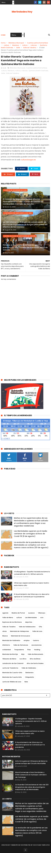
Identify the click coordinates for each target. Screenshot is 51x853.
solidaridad (6, 650)
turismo (36, 640)
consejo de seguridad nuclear (15, 190)
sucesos (31, 613)
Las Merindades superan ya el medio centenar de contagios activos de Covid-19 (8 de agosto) (30, 533)
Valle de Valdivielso (29, 668)
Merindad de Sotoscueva (20, 636)
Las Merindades (31, 617)
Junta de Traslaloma (10, 668)
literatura (15, 45)
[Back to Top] (25, 850)
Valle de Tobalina (29, 47)
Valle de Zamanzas (20, 645)
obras (4, 631)
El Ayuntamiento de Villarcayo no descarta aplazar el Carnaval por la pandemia (31, 595)
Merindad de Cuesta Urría (12, 677)
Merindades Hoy (22, 11)
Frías (29, 650)
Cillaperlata (29, 677)
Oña (40, 627)
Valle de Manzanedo (35, 654)
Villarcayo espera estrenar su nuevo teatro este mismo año (30, 732)
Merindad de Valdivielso (11, 640)
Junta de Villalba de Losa (11, 682)
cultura (6, 45)
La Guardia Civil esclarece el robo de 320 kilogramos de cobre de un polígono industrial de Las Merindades (32, 787)
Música (5, 636)
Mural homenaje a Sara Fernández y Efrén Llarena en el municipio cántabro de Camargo (31, 774)
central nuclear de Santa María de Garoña (20, 236)
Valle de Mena (7, 617)
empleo (27, 640)
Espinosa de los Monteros (12, 622)
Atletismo (6, 645)
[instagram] (44, 2)
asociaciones (36, 645)
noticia (24, 45)
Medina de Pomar (18, 613)
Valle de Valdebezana (27, 627)
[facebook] (35, 2)
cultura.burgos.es (28, 159)
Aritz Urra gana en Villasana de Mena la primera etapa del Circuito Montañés (31, 762)
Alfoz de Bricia (35, 659)
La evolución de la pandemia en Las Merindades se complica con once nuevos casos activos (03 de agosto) (31, 545)
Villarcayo (41, 613)
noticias (34, 45)
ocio (41, 617)
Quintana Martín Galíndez (38, 71)
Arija (22, 654)
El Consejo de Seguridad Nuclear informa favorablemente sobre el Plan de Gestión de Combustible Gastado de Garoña (23, 201)
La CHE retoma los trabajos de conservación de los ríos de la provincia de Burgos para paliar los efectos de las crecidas (25, 224)
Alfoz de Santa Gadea (35, 663)
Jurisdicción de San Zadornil (12, 663)
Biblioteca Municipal (16, 43)
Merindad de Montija (10, 654)
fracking (37, 650)
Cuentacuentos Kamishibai (37, 43)
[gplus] (48, 2)
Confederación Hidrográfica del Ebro (18, 213)
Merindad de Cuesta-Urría (12, 672)
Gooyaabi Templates (41, 845)
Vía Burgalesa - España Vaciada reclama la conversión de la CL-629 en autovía (32, 572)
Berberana (29, 672)
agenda (5, 613)
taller (18, 47)
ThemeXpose (15, 845)
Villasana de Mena (9, 659)
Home (3, 35)
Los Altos (23, 659)
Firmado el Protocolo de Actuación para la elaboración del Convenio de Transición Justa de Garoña (25, 247)
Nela (26, 682)
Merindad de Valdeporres (19, 631)
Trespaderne (19, 650)
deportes (28, 622)
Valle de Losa (37, 631)
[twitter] (39, 2)
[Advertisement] (25, 347)
